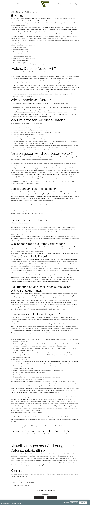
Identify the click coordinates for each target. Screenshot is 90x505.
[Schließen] (88, 502)
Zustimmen (82, 502)
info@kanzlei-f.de (45, 494)
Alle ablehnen (74, 502)
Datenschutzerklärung (17, 503)
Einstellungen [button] (66, 502)
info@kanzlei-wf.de (25, 485)
